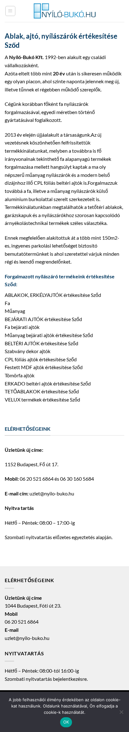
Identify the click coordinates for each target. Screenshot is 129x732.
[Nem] (121, 714)
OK (66, 721)
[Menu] (10, 11)
